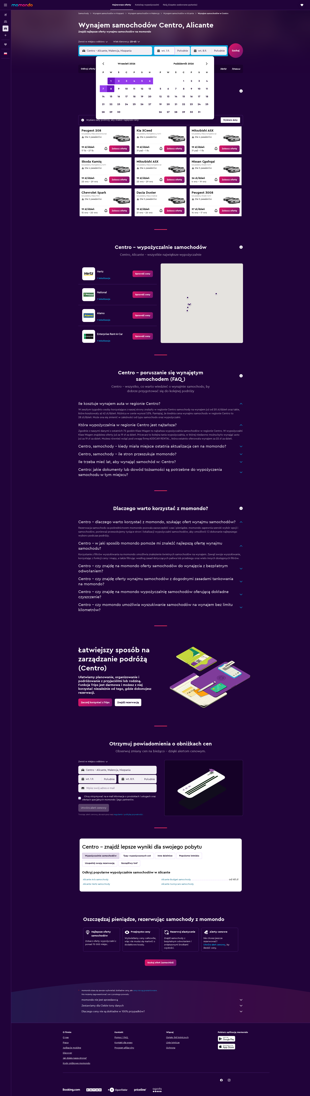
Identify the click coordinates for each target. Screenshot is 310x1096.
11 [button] (134, 88)
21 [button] (103, 104)
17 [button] (126, 96)
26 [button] (141, 104)
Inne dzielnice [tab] (165, 856)
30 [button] (118, 112)
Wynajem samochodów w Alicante (178, 13)
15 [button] (111, 96)
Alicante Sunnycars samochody (177, 884)
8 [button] (111, 88)
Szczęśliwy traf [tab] (129, 863)
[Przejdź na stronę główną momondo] (22, 4)
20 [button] (149, 96)
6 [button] (149, 81)
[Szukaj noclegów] (5, 21)
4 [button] (134, 81)
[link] (119, 148)
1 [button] (110, 81)
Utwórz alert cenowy (214, 945)
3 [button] (126, 81)
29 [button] (110, 112)
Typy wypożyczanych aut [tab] (137, 856)
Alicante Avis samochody (95, 879)
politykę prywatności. (133, 814)
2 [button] (118, 81)
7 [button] (103, 88)
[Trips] (5, 44)
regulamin (118, 814)
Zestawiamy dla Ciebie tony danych (103, 1005)
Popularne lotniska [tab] (189, 856)
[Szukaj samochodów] (5, 28)
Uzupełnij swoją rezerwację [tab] (99, 863)
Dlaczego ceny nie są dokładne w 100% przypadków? (113, 1011)
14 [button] (103, 96)
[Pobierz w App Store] (226, 1046)
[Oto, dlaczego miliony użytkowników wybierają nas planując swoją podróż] (241, 508)
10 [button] (126, 88)
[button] (5, 5)
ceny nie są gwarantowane (145, 990)
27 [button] (149, 104)
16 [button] (119, 96)
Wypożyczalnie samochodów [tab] (101, 856)
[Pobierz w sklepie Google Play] (226, 1039)
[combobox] (93, 41)
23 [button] (118, 104)
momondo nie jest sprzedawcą (100, 1000)
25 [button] (134, 104)
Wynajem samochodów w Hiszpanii (108, 13)
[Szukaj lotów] (5, 15)
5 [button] (142, 81)
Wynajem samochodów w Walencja (143, 13)
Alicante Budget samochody (176, 879)
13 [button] (150, 88)
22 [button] (110, 104)
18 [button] (134, 96)
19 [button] (142, 96)
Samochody (83, 13)
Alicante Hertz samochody (96, 884)
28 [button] (103, 112)
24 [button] (126, 104)
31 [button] (199, 112)
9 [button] (118, 88)
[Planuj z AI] (5, 35)
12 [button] (142, 88)
